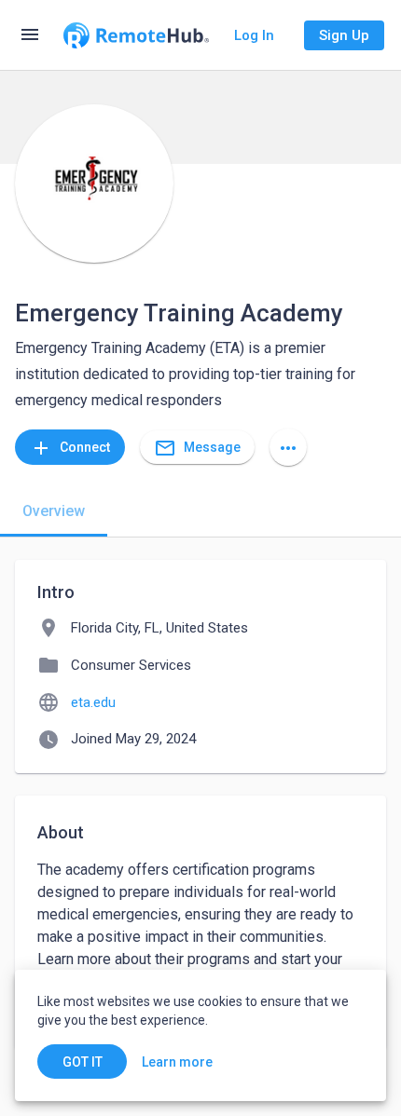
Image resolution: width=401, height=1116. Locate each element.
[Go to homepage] (136, 35)
